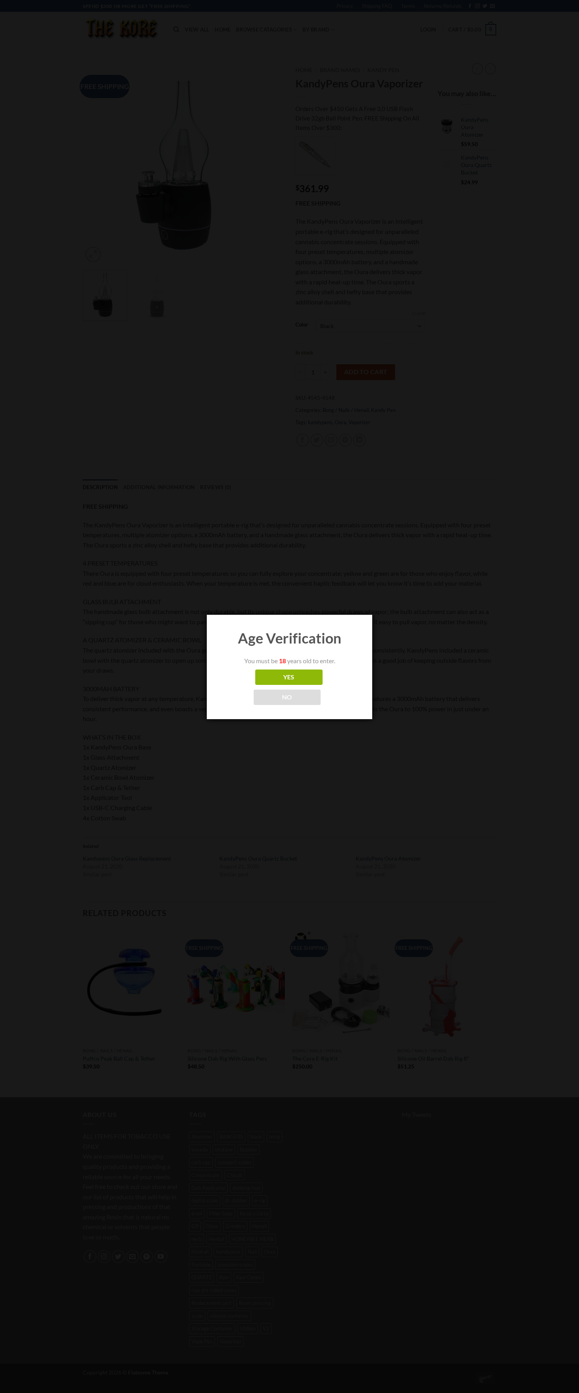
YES (289, 677)
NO (287, 697)
